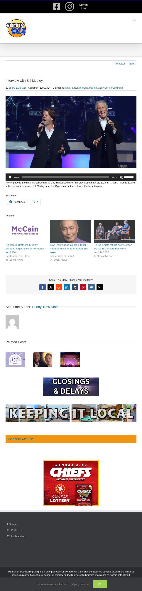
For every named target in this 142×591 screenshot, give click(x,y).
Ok (100, 584)
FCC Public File (14, 530)
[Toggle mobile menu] (134, 19)
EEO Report (12, 524)
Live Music (82, 88)
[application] (71, 177)
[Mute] (121, 177)
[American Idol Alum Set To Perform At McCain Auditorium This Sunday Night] (42, 353)
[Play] (10, 177)
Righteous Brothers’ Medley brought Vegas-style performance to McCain (25, 248)
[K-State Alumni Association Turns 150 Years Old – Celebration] (15, 353)
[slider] (129, 176)
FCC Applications (15, 536)
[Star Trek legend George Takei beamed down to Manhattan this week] (70, 231)
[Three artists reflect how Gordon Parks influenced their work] (114, 231)
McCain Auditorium (98, 88)
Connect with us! (20, 439)
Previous (121, 63)
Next (131, 63)
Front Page (70, 88)
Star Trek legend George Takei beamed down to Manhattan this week (69, 248)
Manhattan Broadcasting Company (25, 571)
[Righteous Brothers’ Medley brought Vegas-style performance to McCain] (26, 231)
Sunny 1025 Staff (17, 88)
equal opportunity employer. (63, 571)
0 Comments (117, 88)
